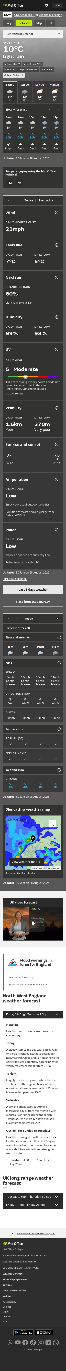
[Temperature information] (59, 729)
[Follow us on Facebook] (25, 1342)
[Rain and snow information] (59, 770)
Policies (7, 1296)
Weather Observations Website (20, 1261)
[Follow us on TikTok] (33, 1342)
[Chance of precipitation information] (56, 277)
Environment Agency (20, 977)
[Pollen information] (56, 530)
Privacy (6, 1316)
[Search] (57, 34)
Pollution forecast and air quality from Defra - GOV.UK (30, 513)
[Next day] (17, 200)
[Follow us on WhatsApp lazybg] (56, 1342)
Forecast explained (15, 579)
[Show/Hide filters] (59, 628)
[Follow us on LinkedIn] (48, 1342)
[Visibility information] (56, 408)
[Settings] (47, 5)
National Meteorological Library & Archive (25, 1255)
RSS (5, 1321)
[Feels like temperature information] (56, 245)
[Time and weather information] (59, 637)
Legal (6, 1311)
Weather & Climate (13, 1273)
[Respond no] (19, 182)
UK (50, 23)
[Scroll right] (58, 109)
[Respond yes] (10, 182)
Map (39, 23)
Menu (57, 5)
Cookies (7, 1306)
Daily (8, 23)
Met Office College (13, 1249)
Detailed (24, 23)
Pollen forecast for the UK (22, 562)
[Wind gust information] (56, 213)
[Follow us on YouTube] (18, 1342)
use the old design (50, 15)
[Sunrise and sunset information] (56, 444)
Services (7, 1284)
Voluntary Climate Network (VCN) (21, 1267)
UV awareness (15, 393)
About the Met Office (14, 1290)
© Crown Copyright (33, 1349)
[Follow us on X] (10, 1342)
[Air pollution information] (56, 479)
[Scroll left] (49, 109)
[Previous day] (8, 200)
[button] (33, 839)
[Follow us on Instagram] (41, 1342)
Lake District (14, 75)
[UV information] (56, 349)
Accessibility (9, 1301)
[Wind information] (59, 663)
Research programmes (15, 1279)
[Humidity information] (56, 317)
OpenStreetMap (53, 868)
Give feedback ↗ (24, 15)
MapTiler (38, 868)
